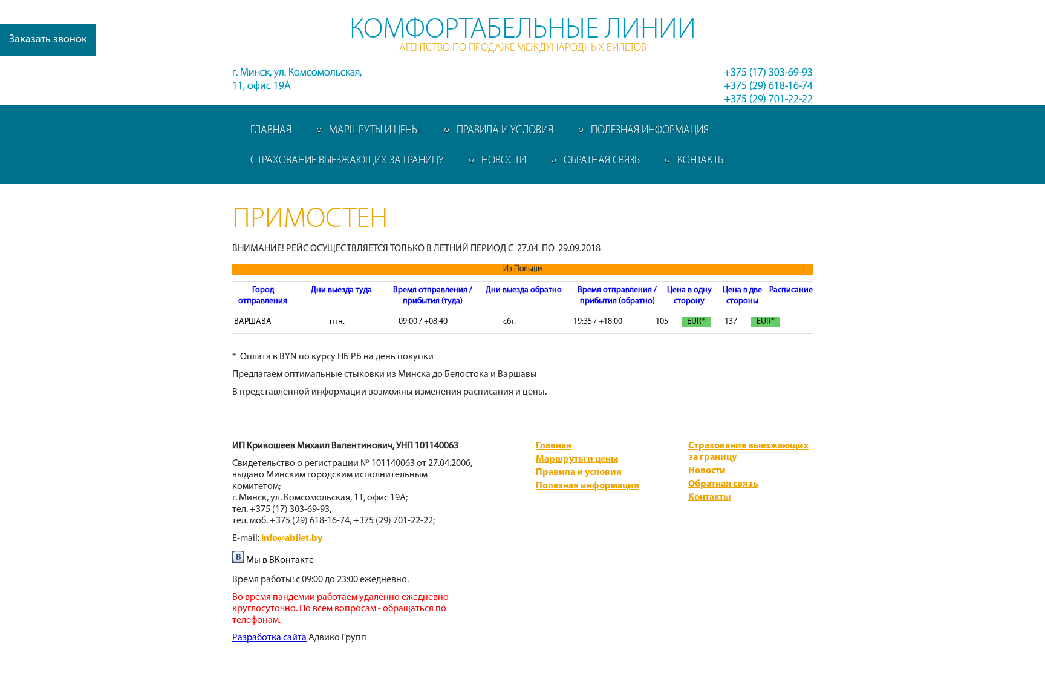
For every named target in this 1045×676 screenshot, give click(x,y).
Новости (503, 161)
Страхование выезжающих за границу (347, 161)
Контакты (701, 161)
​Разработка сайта (269, 638)
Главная (270, 130)
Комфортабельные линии (523, 30)
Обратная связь (602, 161)
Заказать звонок (48, 39)
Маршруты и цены (374, 130)
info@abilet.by (291, 538)
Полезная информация (650, 130)
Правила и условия (505, 130)
